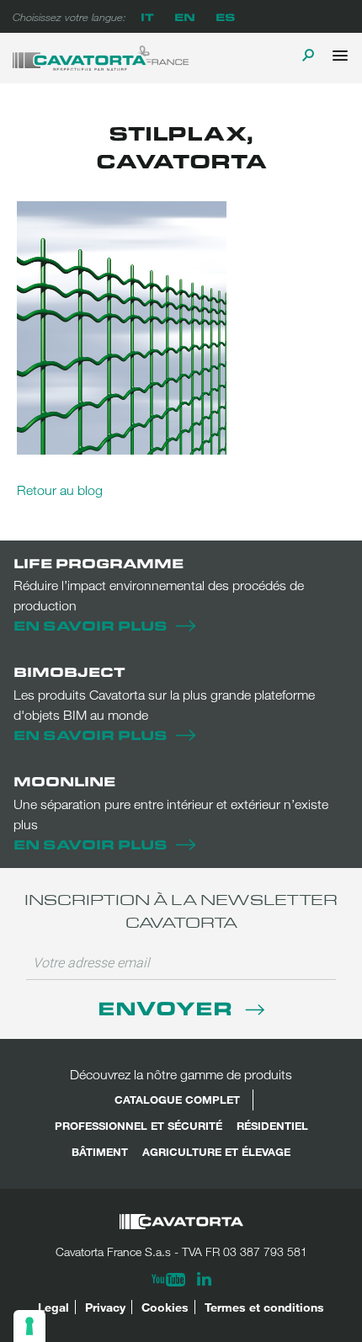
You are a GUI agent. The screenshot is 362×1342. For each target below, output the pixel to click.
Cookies (165, 1307)
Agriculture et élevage (216, 1151)
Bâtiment (100, 1151)
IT (147, 16)
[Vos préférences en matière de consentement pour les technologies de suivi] (29, 1326)
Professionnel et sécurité (138, 1125)
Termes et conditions (264, 1307)
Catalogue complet (177, 1099)
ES (225, 16)
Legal (53, 1307)
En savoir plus (90, 625)
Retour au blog (60, 490)
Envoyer (167, 1007)
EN (184, 16)
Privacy (105, 1307)
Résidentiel (272, 1125)
